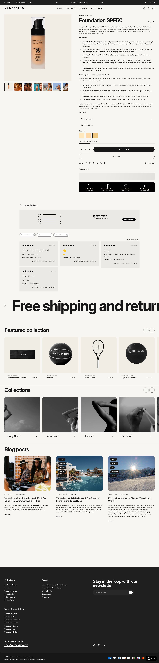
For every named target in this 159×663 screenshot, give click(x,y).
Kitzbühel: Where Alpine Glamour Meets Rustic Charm (129, 499)
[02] (88, 135)
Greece (62, 459)
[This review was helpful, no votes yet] (50, 261)
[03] (95, 135)
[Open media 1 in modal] (37, 47)
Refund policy (9, 594)
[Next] (102, 2)
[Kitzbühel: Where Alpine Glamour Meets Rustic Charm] (131, 473)
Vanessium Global (10, 632)
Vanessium (63, 476)
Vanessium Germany (12, 620)
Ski (112, 467)
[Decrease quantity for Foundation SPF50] (81, 149)
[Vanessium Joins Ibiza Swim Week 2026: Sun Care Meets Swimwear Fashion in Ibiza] (27, 473)
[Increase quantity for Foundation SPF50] (90, 149)
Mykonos (62, 463)
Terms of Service (10, 591)
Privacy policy (15, 659)
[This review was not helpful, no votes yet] (53, 261)
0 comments (21, 494)
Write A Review (129, 219)
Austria (113, 459)
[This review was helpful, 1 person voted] (131, 263)
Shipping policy (10, 597)
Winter (113, 476)
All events (45, 597)
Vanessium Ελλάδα (11, 626)
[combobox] (9, 2)
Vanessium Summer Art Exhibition (54, 585)
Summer (62, 467)
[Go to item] (8, 87)
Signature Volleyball (129, 378)
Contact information (40, 659)
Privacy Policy (9, 600)
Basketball (50, 378)
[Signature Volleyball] (137, 355)
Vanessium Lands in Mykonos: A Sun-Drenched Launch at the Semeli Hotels (78, 499)
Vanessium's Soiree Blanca (52, 588)
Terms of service (23, 659)
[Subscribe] (131, 592)
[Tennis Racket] (99, 355)
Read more (7, 514)
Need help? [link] (151, 163)
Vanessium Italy (10, 617)
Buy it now (116, 156)
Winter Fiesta (47, 591)
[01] (81, 135)
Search (7, 588)
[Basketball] (60, 355)
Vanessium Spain (10, 614)
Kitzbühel (114, 463)
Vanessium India (10, 629)
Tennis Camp (47, 594)
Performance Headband (17, 378)
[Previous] (57, 2)
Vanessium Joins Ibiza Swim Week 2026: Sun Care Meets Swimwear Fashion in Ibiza (25, 499)
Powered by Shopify (27, 656)
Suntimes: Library (10, 585)
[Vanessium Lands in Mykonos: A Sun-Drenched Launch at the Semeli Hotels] (79, 473)
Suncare (62, 471)
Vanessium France (11, 623)
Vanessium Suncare (85, 15)
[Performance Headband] (22, 355)
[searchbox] (26, 234)
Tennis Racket (89, 378)
